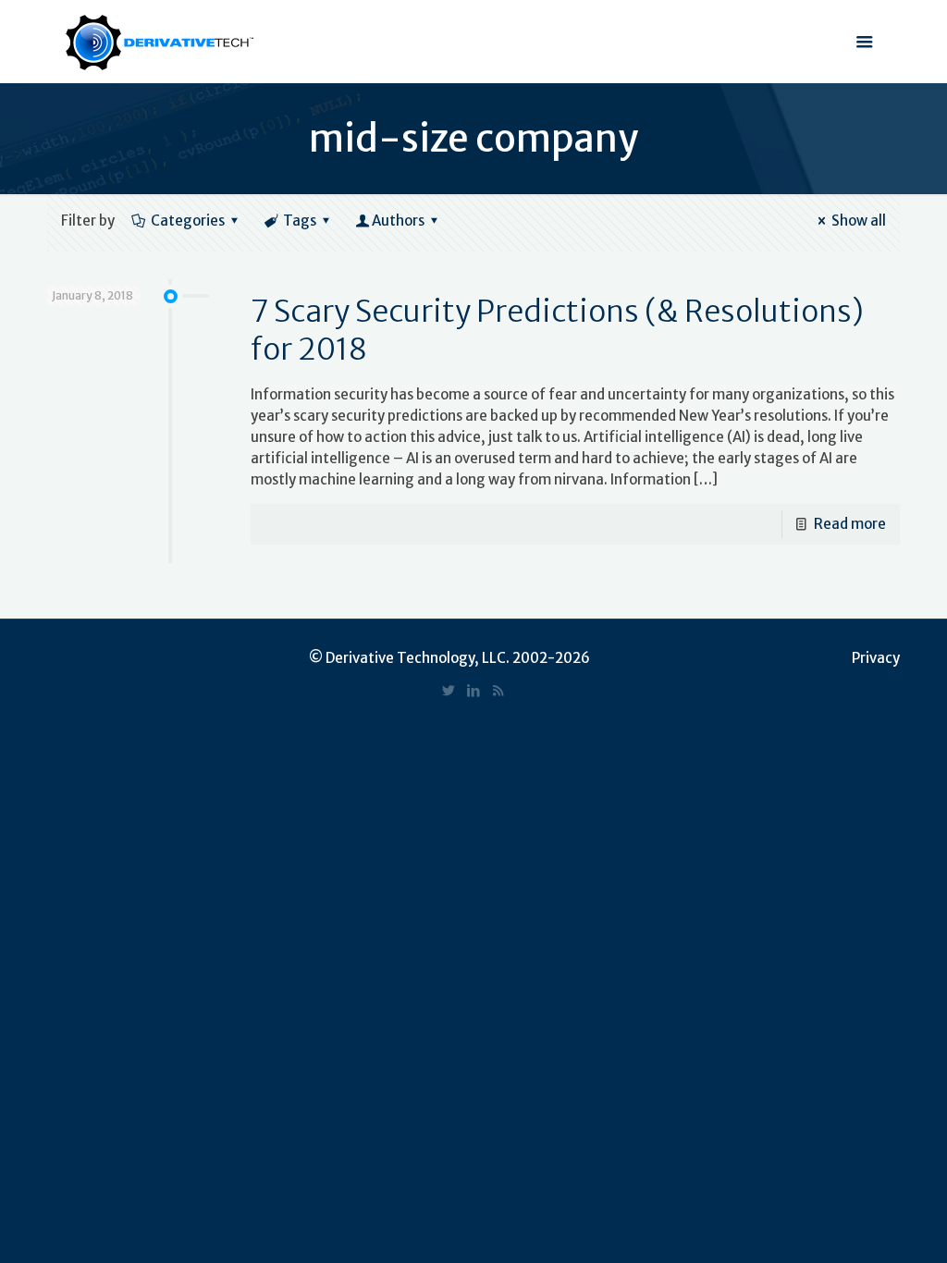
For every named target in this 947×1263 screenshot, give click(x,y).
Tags (299, 220)
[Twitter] (448, 690)
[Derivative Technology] (159, 41)
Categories (188, 220)
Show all (858, 220)
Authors (398, 220)
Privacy (876, 658)
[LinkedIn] (473, 690)
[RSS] (498, 690)
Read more (850, 524)
